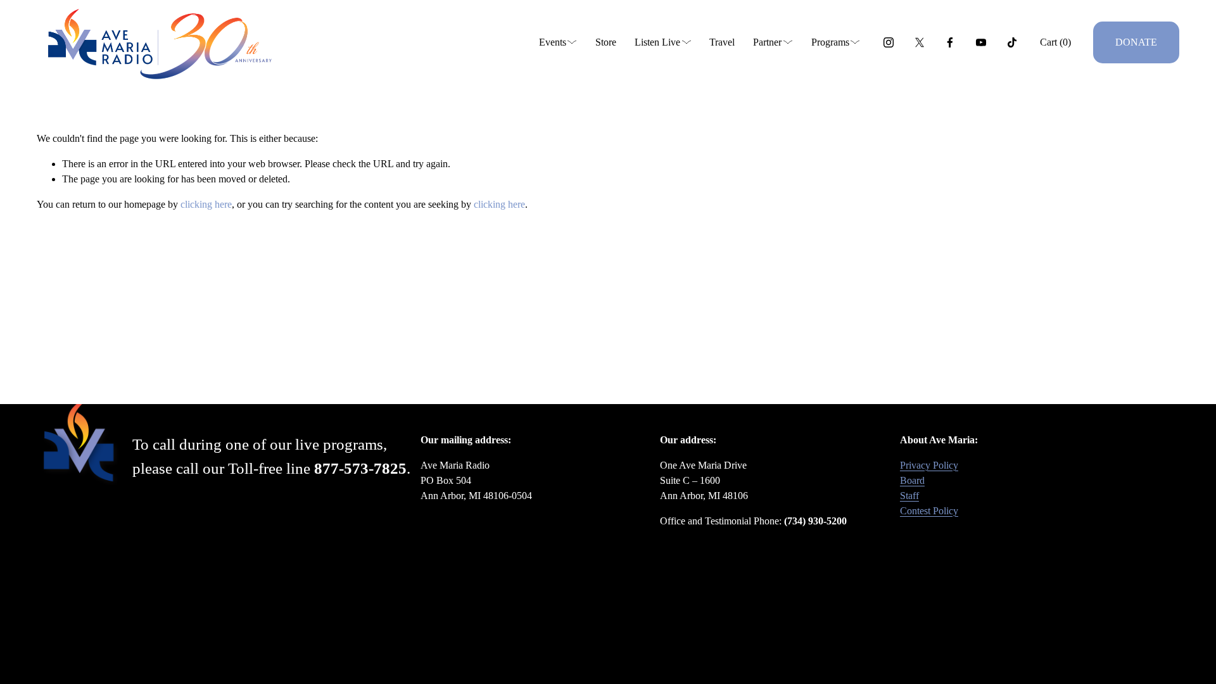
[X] (919, 42)
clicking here (206, 204)
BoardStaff (912, 488)
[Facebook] (950, 42)
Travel (722, 42)
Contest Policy (929, 510)
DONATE (1136, 42)
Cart (1055, 42)
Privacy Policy (929, 465)
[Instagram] (888, 42)
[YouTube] (981, 42)
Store (605, 42)
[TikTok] (1012, 42)
